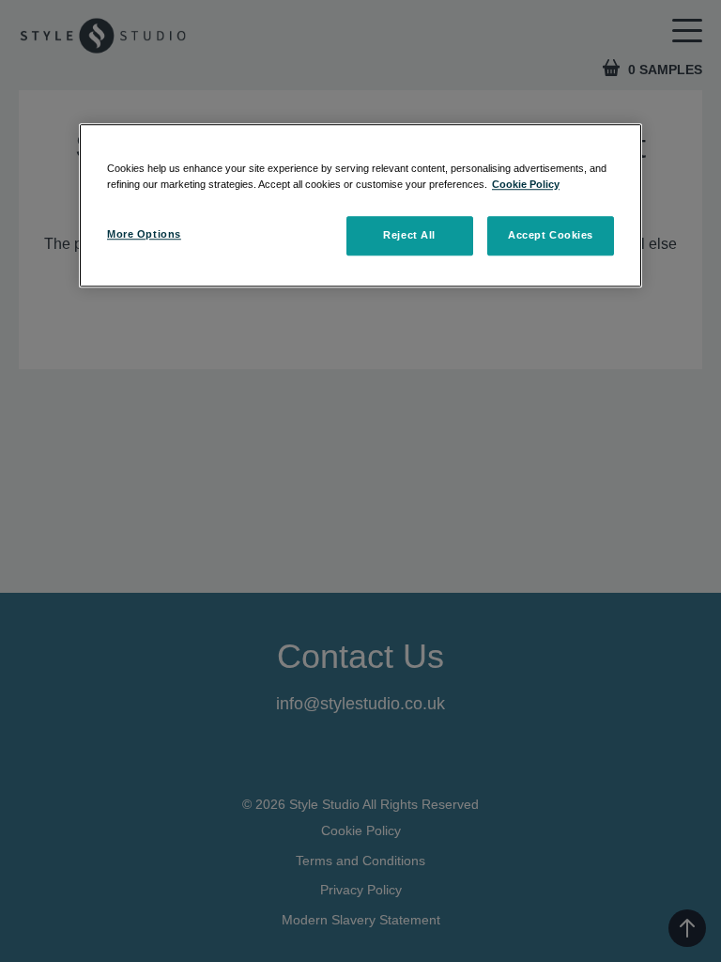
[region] (360, 205)
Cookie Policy (526, 184)
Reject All (409, 234)
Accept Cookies (550, 234)
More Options (144, 234)
